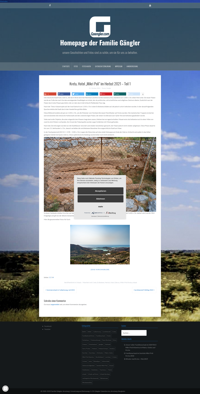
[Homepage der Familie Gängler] (100, 27)
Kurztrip (84, 353)
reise (90, 361)
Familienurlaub (100, 336)
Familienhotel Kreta (88, 336)
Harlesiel (107, 344)
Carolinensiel (106, 332)
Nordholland (99, 357)
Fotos (76, 66)
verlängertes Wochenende (90, 378)
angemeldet (55, 304)
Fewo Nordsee (106, 340)
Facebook (48, 326)
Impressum (118, 66)
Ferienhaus (85, 340)
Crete (94, 282)
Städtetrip (94, 370)
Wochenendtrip (87, 382)
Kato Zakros (115, 282)
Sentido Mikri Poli (102, 365)
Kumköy (112, 348)
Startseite (66, 66)
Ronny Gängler (106, 88)
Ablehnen (100, 199)
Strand (111, 365)
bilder (89, 332)
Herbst (107, 282)
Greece (84, 344)
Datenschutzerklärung (103, 66)
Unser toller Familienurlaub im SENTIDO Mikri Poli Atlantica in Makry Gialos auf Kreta (141, 347)
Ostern (114, 357)
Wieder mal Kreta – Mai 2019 (137, 359)
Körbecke (100, 353)
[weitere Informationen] (143, 94)
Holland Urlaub (103, 348)
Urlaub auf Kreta (93, 374)
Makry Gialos (109, 353)
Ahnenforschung (132, 66)
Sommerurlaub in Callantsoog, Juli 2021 (61, 290)
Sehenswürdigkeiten (88, 365)
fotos (114, 340)
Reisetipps (97, 361)
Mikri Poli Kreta (126, 282)
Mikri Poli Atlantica (88, 357)
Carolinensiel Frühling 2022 (143, 290)
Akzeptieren (100, 191)
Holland (94, 348)
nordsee (107, 357)
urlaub (134, 282)
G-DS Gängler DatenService (100, 391)
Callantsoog (97, 332)
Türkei (110, 370)
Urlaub (78, 282)
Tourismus (103, 370)
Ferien (109, 336)
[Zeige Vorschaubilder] (100, 269)
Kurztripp (92, 353)
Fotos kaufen (86, 66)
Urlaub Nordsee (105, 374)
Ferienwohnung (95, 340)
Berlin (84, 332)
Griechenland (93, 344)
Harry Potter (86, 348)
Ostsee (84, 361)
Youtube (47, 329)
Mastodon (4, 1)
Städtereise (85, 370)
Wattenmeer (104, 378)
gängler (101, 344)
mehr (100, 206)
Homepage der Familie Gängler (100, 42)
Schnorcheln (105, 361)
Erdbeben (100, 282)
